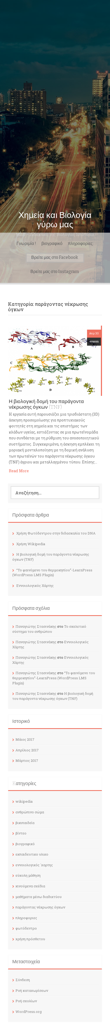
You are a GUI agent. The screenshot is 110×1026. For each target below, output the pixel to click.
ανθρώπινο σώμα (29, 812)
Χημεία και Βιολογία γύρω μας (55, 219)
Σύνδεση (22, 979)
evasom (94, 341)
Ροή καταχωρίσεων (31, 990)
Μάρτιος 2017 (26, 760)
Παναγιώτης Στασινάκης (35, 626)
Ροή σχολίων (26, 1000)
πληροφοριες (80, 243)
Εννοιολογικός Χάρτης (35, 585)
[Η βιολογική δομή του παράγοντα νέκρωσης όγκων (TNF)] (54, 360)
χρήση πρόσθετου (30, 939)
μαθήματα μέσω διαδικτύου (38, 896)
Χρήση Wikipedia (30, 543)
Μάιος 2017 (24, 739)
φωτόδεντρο (26, 928)
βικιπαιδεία (24, 822)
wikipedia (24, 801)
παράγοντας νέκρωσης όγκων (40, 907)
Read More (19, 470)
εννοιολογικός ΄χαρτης (34, 865)
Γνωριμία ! (26, 243)
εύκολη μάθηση (28, 875)
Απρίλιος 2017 (27, 750)
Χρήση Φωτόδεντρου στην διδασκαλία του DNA (56, 533)
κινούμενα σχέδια (30, 886)
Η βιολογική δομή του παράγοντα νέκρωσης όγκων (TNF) (46, 404)
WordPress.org (28, 1011)
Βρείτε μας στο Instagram (54, 271)
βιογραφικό (51, 243)
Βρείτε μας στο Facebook (54, 257)
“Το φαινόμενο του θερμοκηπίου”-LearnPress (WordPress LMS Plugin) (52, 573)
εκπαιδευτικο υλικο (31, 854)
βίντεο (20, 833)
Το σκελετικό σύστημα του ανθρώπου (49, 629)
